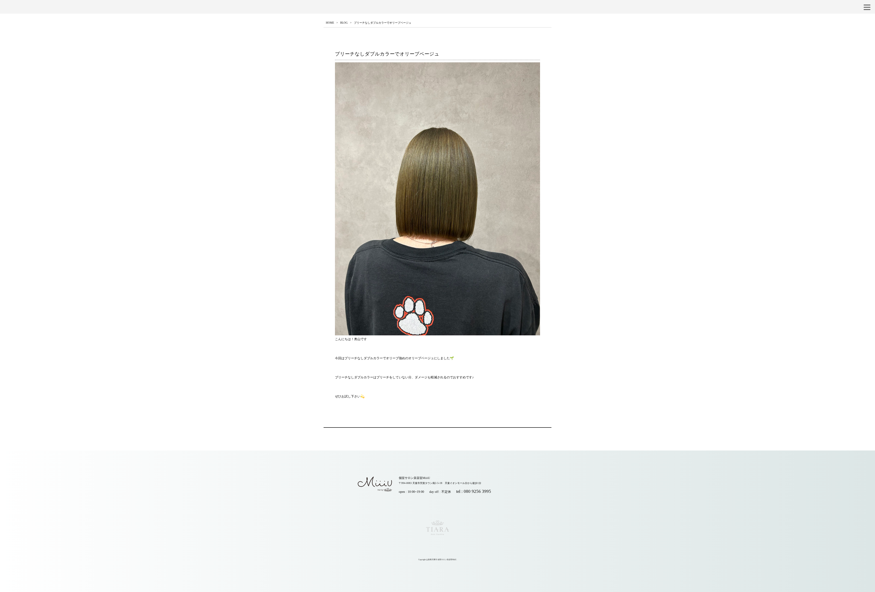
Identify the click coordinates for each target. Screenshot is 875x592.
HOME (330, 22)
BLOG (344, 22)
